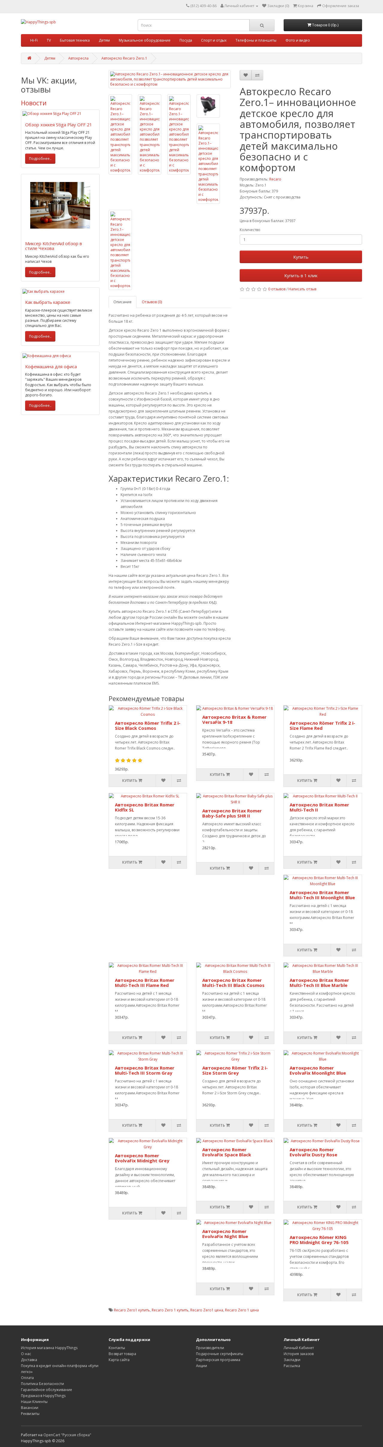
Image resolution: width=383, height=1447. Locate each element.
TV (49, 40)
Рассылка (292, 1365)
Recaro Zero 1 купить (170, 1310)
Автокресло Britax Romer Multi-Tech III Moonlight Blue (322, 894)
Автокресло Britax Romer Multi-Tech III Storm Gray (144, 1070)
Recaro (275, 179)
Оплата (27, 1377)
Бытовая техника (75, 40)
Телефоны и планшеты (255, 40)
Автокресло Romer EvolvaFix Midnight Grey (142, 1158)
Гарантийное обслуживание (46, 1389)
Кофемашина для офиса (51, 366)
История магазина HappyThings (49, 1347)
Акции (201, 1365)
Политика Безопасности (42, 1383)
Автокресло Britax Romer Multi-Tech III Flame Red (144, 982)
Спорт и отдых (214, 40)
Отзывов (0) (152, 301)
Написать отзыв (302, 289)
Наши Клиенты (34, 1401)
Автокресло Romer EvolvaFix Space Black (226, 1152)
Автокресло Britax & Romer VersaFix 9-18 (234, 719)
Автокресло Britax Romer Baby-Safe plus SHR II (232, 813)
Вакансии (29, 1407)
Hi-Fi (34, 40)
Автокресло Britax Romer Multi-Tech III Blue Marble (319, 982)
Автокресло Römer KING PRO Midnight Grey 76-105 (319, 1239)
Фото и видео (297, 40)
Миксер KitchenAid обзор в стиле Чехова (53, 245)
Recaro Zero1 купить (132, 1310)
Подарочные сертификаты (219, 1353)
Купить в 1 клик (300, 275)
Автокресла (78, 58)
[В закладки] (246, 75)
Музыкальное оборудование (145, 40)
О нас (26, 1353)
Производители (210, 1347)
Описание (122, 301)
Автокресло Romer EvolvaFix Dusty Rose (313, 1152)
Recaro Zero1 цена (206, 1310)
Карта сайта (119, 1359)
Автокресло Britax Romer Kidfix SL (144, 807)
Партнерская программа (218, 1359)
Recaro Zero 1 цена (242, 1310)
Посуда (186, 40)
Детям (104, 40)
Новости (34, 103)
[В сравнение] (257, 75)
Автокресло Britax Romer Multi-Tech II (319, 807)
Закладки (292, 1359)
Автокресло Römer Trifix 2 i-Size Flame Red (322, 725)
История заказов (299, 1353)
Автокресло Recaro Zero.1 (124, 58)
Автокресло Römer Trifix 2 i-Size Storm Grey (235, 1070)
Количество (250, 229)
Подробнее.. (40, 158)
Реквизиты (30, 1413)
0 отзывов (276, 289)
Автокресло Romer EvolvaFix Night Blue (225, 1233)
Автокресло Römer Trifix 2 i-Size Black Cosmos (147, 725)
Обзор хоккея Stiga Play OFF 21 (58, 125)
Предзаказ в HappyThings (43, 1395)
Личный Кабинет (299, 1347)
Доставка (29, 1359)
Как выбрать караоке (47, 302)
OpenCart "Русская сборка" (67, 1434)
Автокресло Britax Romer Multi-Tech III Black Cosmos (233, 982)
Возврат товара (122, 1353)
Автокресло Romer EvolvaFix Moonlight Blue (318, 1070)
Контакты (117, 1347)
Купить (300, 257)
